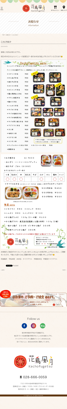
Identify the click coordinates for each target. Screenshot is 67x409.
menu (1, 9)
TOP (3, 35)
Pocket (15, 265)
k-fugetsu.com (28, 395)
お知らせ (8, 35)
